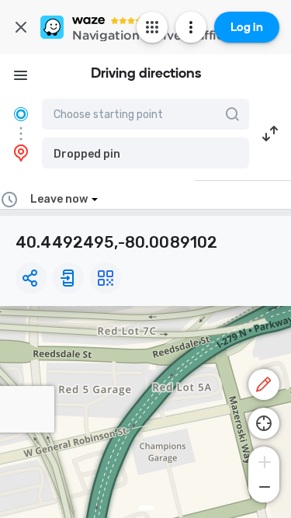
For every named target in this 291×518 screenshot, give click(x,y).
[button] (145, 153)
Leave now (59, 199)
